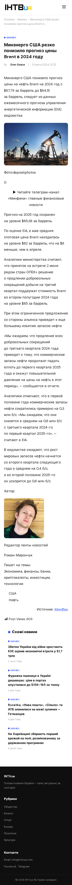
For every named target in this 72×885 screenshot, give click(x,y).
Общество (10, 806)
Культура (9, 840)
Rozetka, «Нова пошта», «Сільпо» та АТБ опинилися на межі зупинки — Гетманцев (35, 709)
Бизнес (22, 19)
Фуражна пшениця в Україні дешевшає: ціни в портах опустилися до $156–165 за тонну (33, 680)
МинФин (61, 609)
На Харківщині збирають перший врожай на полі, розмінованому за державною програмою (34, 738)
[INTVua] (18, 7)
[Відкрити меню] (64, 7)
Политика (10, 833)
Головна (9, 19)
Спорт (8, 820)
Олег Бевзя (17, 64)
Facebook (10, 866)
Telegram (24, 866)
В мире (8, 826)
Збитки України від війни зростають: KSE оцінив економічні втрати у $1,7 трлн (35, 651)
